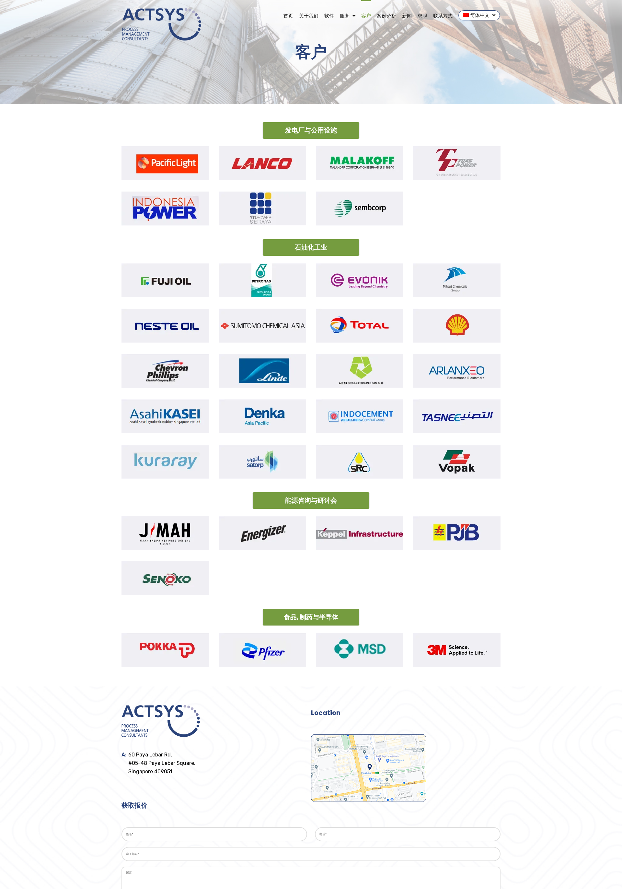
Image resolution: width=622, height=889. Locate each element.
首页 (288, 15)
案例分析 (386, 15)
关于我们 (308, 15)
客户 (366, 15)
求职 (422, 15)
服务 (345, 15)
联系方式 (443, 15)
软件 (329, 15)
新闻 (407, 15)
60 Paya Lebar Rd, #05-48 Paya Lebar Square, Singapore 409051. (161, 763)
